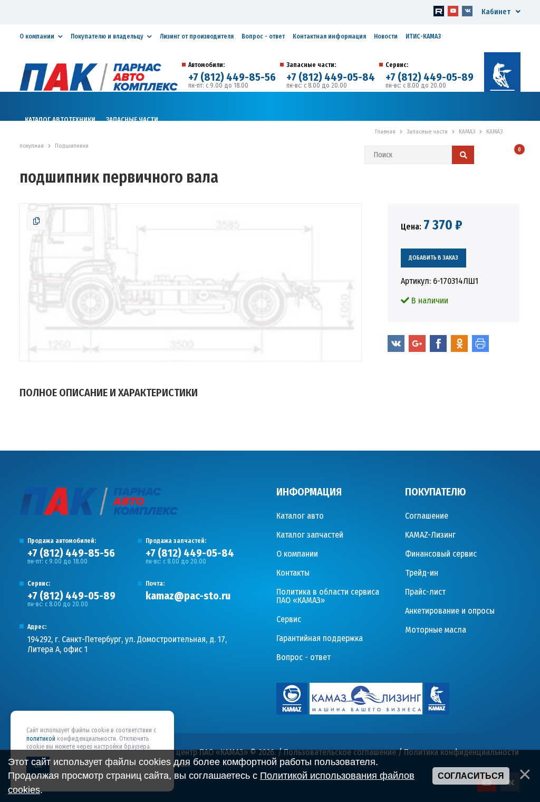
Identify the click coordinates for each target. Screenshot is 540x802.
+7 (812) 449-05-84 (330, 77)
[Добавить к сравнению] (36, 220)
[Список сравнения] (490, 155)
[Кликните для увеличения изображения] (190, 282)
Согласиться (471, 775)
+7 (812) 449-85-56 (232, 77)
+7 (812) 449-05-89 (429, 77)
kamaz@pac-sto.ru (188, 595)
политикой (40, 738)
